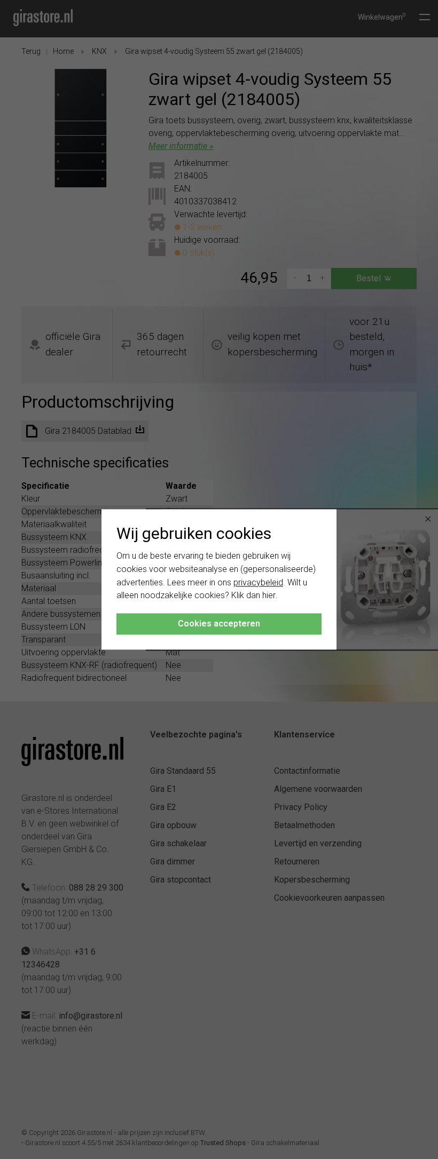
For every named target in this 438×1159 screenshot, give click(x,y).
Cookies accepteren (219, 624)
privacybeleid (258, 582)
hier (269, 596)
